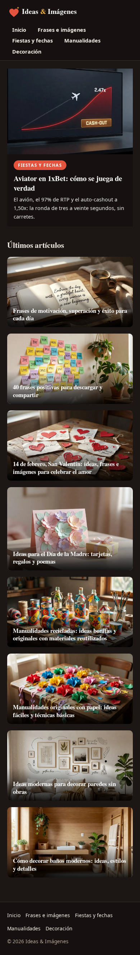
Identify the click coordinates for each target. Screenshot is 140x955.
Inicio (19, 29)
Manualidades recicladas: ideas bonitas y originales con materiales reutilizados (64, 634)
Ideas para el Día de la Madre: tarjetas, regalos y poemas (62, 557)
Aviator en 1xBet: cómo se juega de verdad (68, 183)
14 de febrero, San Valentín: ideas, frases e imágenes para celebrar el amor (66, 467)
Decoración (26, 51)
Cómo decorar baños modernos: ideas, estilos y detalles (69, 864)
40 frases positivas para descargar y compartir (57, 390)
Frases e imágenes (62, 29)
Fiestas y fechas (32, 40)
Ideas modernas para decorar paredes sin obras (64, 787)
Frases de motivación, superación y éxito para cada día (70, 314)
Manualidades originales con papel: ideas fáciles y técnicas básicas (65, 710)
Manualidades (82, 40)
